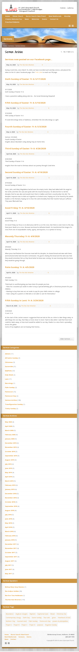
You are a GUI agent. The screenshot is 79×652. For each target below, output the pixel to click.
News (27, 19)
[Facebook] (70, 26)
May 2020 (8, 422)
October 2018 (10, 502)
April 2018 (8, 527)
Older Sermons (66, 339)
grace (54, 618)
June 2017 (8, 569)
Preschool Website (12, 22)
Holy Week (9, 375)
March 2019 (9, 481)
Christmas (9, 362)
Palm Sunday (10, 387)
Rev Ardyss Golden (12, 591)
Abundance (9, 614)
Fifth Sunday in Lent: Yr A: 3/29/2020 (24, 300)
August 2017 (9, 561)
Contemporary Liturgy (13, 618)
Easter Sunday (37, 618)
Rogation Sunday (51, 625)
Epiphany (8, 371)
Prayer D (32, 625)
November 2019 (11, 447)
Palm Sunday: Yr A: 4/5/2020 (19, 267)
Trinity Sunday (10, 408)
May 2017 (8, 574)
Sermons (11, 46)
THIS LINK (38, 72)
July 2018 (8, 515)
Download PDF (43, 84)
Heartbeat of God (64, 618)
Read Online (37, 65)
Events (44, 19)
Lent (6, 379)
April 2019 (8, 477)
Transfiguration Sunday (14, 404)
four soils (47, 618)
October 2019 (10, 451)
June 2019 (8, 468)
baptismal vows (43, 614)
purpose (40, 625)
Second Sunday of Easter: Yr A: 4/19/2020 (26, 172)
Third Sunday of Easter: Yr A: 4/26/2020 (25, 148)
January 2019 (9, 489)
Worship (67, 16)
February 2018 (10, 536)
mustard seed (22, 621)
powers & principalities (60, 621)
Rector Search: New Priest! (36, 16)
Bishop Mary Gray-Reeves (14, 587)
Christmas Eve (61, 614)
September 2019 (11, 456)
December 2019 (10, 443)
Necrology (9, 383)
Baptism (32, 614)
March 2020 (9, 430)
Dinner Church (18, 16)
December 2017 (10, 544)
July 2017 (8, 565)
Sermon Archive (20, 46)
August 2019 (9, 460)
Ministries (35, 19)
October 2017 (10, 552)
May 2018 (8, 523)
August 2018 (9, 510)
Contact (13, 639)
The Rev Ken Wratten (27, 65)
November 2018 (11, 498)
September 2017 (11, 557)
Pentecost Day (10, 396)
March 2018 (9, 531)
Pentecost (9, 392)
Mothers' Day (10, 621)
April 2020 (8, 426)
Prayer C (24, 625)
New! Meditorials (55, 16)
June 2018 (8, 519)
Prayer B (16, 625)
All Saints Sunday (11, 358)
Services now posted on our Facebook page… (28, 59)
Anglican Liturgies (22, 614)
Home (7, 16)
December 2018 (10, 494)
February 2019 (10, 485)
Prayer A (9, 625)
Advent (7, 354)
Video (37, 84)
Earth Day (26, 618)
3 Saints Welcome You (13, 19)
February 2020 (10, 435)
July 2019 (8, 464)
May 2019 (8, 472)
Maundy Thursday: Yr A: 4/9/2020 (22, 236)
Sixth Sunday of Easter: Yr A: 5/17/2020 (25, 79)
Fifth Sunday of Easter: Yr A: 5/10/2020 (25, 102)
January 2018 (9, 540)
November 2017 (11, 548)
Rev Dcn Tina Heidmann (14, 595)
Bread (52, 614)
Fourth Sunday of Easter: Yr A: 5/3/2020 (25, 126)
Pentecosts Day (45, 621)
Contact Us (54, 19)
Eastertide (9, 366)
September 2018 (11, 506)
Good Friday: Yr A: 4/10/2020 (20, 207)
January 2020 (9, 439)
